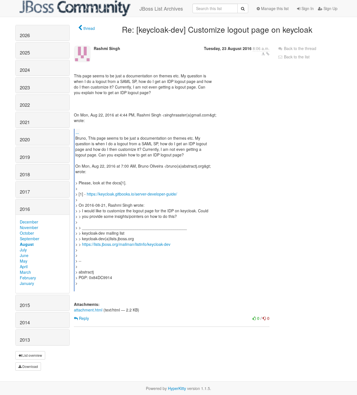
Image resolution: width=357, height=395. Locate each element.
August (27, 244)
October (27, 233)
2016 (25, 209)
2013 (25, 339)
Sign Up (329, 8)
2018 (25, 174)
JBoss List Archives (161, 8)
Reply (83, 318)
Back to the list (296, 57)
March (25, 272)
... (77, 132)
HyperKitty (177, 388)
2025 (25, 52)
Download (29, 366)
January (27, 283)
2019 (25, 157)
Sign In (307, 8)
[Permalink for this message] (267, 53)
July (23, 250)
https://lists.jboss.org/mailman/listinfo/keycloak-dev (126, 244)
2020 (25, 139)
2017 (25, 191)
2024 (25, 69)
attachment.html (88, 310)
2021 (25, 122)
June (24, 255)
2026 (25, 35)
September (29, 238)
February (28, 277)
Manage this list (274, 8)
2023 (25, 87)
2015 (25, 305)
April (24, 266)
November (29, 227)
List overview (31, 355)
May (23, 261)
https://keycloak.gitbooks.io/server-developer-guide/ (132, 194)
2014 (25, 322)
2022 (25, 104)
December (29, 222)
